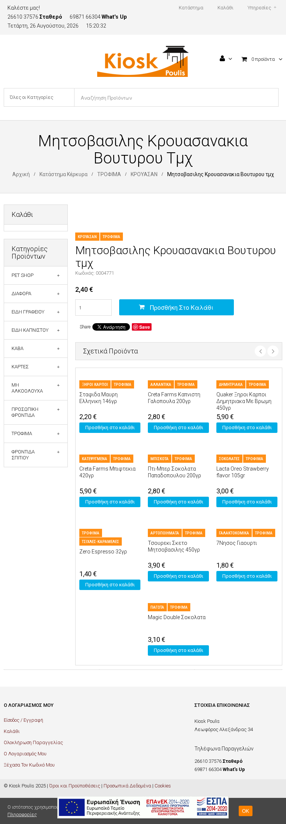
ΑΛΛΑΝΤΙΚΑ (160, 384)
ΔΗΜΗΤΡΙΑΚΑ (231, 384)
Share (85, 327)
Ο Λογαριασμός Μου (25, 753)
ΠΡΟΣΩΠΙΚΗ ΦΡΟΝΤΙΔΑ (25, 412)
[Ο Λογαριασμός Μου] (226, 59)
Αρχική (21, 174)
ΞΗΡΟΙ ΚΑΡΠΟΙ (95, 384)
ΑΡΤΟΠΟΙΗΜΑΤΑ (164, 533)
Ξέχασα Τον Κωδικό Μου (29, 765)
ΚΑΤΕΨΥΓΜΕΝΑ (94, 458)
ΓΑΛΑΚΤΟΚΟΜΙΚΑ (234, 533)
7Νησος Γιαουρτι (236, 543)
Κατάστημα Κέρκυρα (63, 174)
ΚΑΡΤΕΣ (20, 366)
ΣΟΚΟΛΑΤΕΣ (229, 458)
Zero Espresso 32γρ (103, 552)
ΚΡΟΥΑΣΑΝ (144, 174)
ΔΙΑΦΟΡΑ (21, 293)
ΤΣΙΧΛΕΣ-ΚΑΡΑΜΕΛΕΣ (100, 541)
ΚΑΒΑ (17, 348)
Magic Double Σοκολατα (177, 617)
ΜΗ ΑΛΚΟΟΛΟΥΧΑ (27, 388)
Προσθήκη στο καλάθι (181, 307)
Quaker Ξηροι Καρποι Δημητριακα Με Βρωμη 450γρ (243, 401)
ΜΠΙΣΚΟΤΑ (159, 458)
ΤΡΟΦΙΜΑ (109, 174)
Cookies (163, 786)
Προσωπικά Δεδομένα (127, 786)
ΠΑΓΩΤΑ (157, 607)
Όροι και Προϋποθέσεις (74, 786)
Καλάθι (12, 731)
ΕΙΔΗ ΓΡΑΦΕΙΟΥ (28, 312)
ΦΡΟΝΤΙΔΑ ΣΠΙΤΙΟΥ (23, 455)
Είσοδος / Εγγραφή (23, 720)
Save (144, 327)
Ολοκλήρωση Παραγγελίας (33, 742)
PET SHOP (23, 275)
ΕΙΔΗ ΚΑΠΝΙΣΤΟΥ (30, 330)
